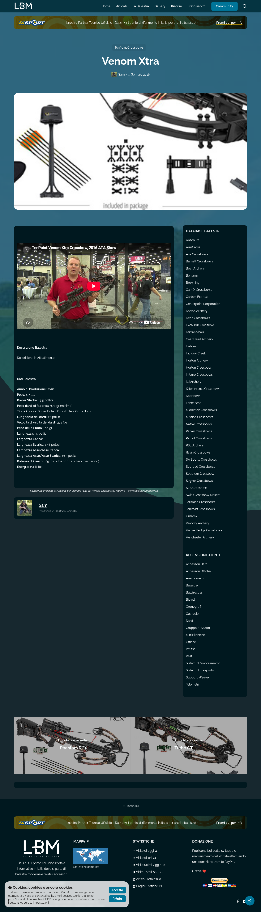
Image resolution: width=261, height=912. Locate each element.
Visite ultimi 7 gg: (147, 865)
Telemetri (192, 684)
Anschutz (192, 240)
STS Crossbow (196, 488)
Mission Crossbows (199, 417)
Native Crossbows (199, 424)
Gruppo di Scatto (198, 628)
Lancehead (194, 403)
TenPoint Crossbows (129, 47)
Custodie (192, 614)
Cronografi (193, 606)
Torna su (132, 806)
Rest (189, 656)
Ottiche (191, 642)
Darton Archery (197, 311)
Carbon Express (197, 297)
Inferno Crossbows (199, 374)
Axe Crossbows (197, 254)
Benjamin (192, 275)
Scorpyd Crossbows (200, 466)
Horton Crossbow (198, 367)
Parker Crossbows (199, 431)
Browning (192, 282)
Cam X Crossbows (199, 290)
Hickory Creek (196, 353)
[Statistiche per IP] (100, 856)
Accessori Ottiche (198, 571)
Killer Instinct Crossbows (203, 389)
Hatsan (191, 346)
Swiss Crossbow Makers (203, 495)
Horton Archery (197, 360)
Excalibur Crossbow (200, 325)
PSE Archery (195, 445)
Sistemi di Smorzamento (203, 663)
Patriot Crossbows (199, 438)
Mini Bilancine (195, 635)
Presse (190, 649)
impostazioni (41, 902)
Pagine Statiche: (147, 886)
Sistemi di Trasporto (200, 670)
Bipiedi (190, 599)
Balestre (192, 585)
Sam (121, 74)
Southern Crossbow (200, 474)
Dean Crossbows (198, 318)
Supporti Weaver (198, 677)
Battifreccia (194, 592)
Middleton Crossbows (201, 410)
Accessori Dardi (197, 564)
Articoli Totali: (145, 879)
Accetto (117, 890)
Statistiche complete (86, 866)
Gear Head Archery (199, 339)
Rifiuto (117, 899)
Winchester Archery (200, 537)
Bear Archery (195, 268)
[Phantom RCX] (72, 745)
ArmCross (193, 247)
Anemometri (194, 578)
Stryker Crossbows (199, 481)
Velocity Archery (197, 523)
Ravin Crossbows (198, 452)
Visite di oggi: (145, 851)
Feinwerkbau (195, 332)
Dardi (189, 621)
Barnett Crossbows (199, 261)
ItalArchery (193, 382)
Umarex (191, 516)
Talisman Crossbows (200, 502)
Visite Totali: (144, 872)
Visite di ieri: (144, 858)
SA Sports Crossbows (201, 459)
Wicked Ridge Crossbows (204, 530)
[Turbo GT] (188, 745)
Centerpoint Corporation (203, 304)
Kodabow (193, 396)
